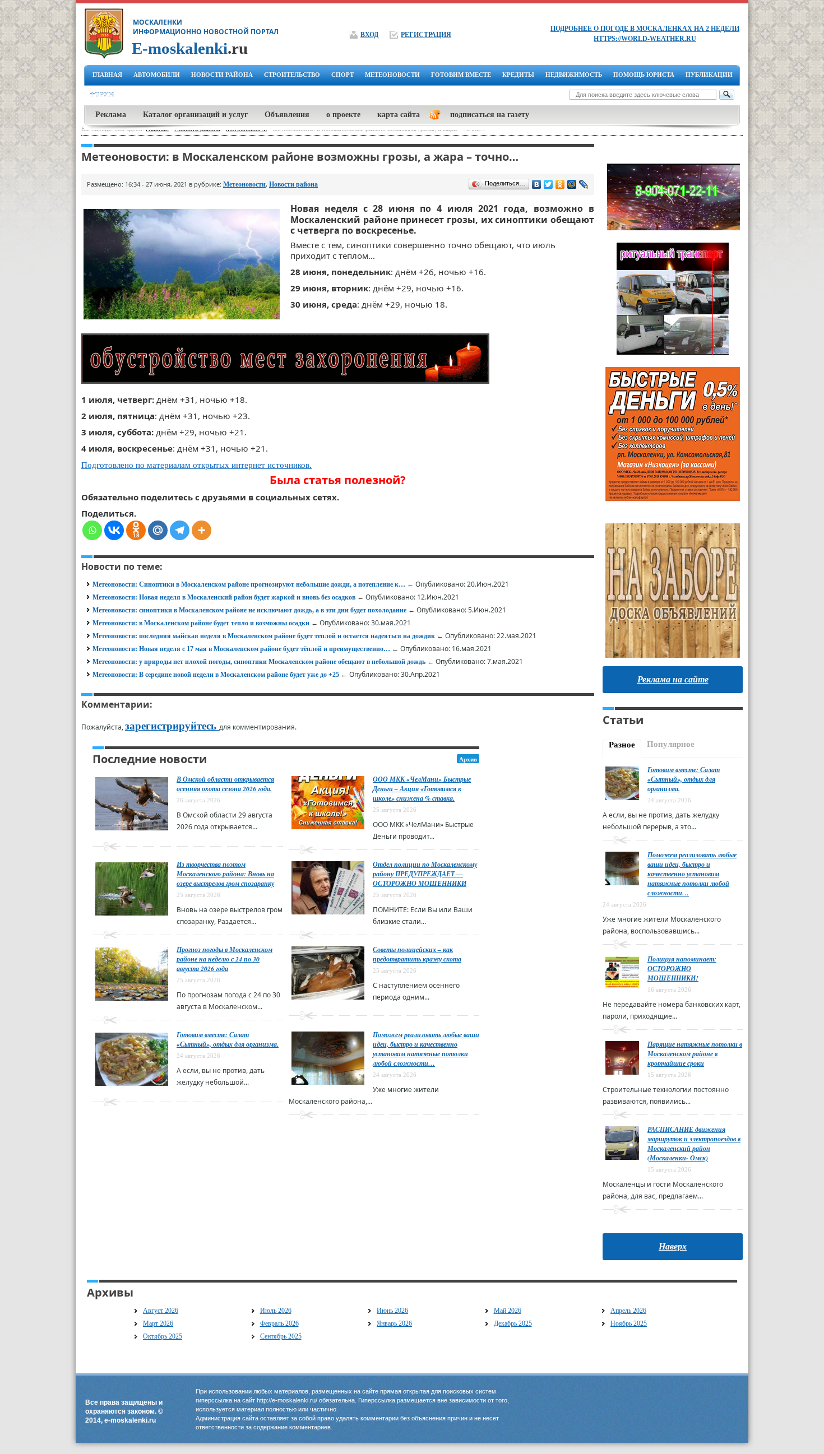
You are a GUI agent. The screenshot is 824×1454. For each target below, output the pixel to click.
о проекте (343, 114)
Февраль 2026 (279, 1323)
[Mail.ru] (158, 530)
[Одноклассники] (560, 184)
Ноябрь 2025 (628, 1323)
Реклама (110, 114)
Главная (107, 74)
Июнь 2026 (392, 1310)
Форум (102, 94)
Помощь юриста (643, 74)
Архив (468, 759)
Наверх (673, 1246)
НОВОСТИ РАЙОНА (222, 74)
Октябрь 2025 (162, 1336)
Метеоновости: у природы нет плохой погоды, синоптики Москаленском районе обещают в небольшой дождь (258, 662)
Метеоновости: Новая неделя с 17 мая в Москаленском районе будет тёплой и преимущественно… (241, 649)
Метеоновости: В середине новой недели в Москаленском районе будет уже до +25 (215, 675)
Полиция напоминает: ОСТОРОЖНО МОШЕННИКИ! (681, 968)
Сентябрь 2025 (281, 1336)
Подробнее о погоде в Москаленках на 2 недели (644, 28)
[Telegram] (179, 530)
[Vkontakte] (114, 530)
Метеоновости (244, 184)
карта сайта (398, 114)
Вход (369, 35)
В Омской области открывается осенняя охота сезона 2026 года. (225, 783)
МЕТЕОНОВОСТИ (392, 74)
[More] (201, 530)
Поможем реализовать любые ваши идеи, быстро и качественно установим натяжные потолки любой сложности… (426, 1049)
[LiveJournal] (584, 184)
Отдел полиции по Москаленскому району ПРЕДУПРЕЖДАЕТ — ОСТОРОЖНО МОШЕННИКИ (425, 874)
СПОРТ (342, 74)
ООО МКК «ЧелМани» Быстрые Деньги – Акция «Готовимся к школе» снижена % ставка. (422, 788)
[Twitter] (548, 184)
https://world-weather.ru (645, 39)
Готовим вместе (461, 74)
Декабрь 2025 (513, 1323)
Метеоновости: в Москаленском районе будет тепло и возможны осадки (200, 623)
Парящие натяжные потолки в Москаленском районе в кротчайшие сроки (694, 1053)
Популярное (671, 744)
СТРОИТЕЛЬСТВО (292, 74)
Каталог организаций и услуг (195, 114)
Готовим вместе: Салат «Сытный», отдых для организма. (228, 1039)
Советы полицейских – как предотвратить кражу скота (417, 954)
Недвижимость (573, 74)
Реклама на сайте (673, 679)
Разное (622, 744)
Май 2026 (507, 1310)
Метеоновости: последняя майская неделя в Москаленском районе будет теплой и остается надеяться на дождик (263, 636)
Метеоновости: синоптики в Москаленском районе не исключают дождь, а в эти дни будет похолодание (249, 610)
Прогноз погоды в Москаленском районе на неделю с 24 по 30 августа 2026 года (224, 959)
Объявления (287, 114)
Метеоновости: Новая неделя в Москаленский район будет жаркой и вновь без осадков (223, 597)
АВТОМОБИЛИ (156, 74)
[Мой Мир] (572, 184)
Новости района (293, 184)
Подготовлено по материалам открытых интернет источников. (196, 465)
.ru (190, 48)
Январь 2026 (394, 1323)
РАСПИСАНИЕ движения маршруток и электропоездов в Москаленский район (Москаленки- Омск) (693, 1144)
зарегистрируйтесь (172, 726)
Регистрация (426, 35)
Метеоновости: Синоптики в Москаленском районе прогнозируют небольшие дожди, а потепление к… (248, 584)
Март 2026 (158, 1323)
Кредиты (518, 74)
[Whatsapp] (92, 530)
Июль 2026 (275, 1310)
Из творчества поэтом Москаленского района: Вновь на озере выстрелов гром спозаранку (225, 874)
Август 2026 (160, 1310)
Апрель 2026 (628, 1310)
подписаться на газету (489, 114)
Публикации (709, 74)
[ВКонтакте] (537, 184)
